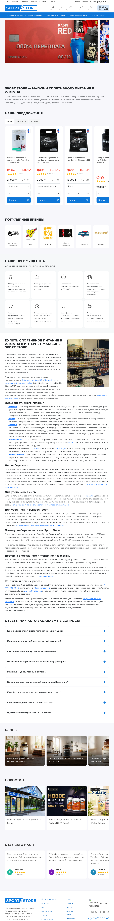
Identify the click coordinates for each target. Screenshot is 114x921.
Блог (43, 907)
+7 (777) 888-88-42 (99, 2)
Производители (48, 899)
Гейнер (11, 419)
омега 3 (37, 449)
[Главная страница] (21, 8)
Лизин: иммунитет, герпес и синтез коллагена (21, 760)
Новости (45, 903)
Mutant (47, 380)
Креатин (12, 425)
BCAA (70, 443)
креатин (90, 496)
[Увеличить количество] (29, 193)
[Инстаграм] (92, 912)
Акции (44, 916)
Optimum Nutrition (30, 380)
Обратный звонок (81, 2)
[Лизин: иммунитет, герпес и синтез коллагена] (25, 751)
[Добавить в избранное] (23, 179)
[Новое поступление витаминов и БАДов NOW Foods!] (67, 801)
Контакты (43, 2)
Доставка (24, 2)
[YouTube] (104, 912)
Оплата (15, 2)
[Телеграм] (100, 912)
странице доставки (44, 576)
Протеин (12, 407)
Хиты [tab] (9, 121)
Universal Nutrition (13, 383)
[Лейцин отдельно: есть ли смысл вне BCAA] (67, 751)
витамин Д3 (60, 449)
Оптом (34, 2)
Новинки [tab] (21, 121)
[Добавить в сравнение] (28, 179)
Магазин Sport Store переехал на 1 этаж (24, 821)
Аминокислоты (15, 440)
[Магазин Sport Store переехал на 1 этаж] (25, 801)
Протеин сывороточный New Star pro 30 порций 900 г (78, 160)
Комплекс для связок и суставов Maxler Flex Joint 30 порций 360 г (18, 160)
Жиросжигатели (16, 455)
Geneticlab (27, 383)
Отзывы (53, 2)
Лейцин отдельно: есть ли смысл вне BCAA (66, 760)
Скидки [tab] (34, 121)
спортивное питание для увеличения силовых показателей (41, 505)
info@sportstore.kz (42, 588)
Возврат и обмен (70, 913)
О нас (7, 2)
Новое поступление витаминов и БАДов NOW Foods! (66, 821)
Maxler (54, 380)
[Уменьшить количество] (9, 193)
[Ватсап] (96, 912)
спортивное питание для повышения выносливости (39, 525)
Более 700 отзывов (33, 591)
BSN (41, 380)
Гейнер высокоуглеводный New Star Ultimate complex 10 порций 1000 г (48, 160)
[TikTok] (108, 912)
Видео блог (46, 912)
